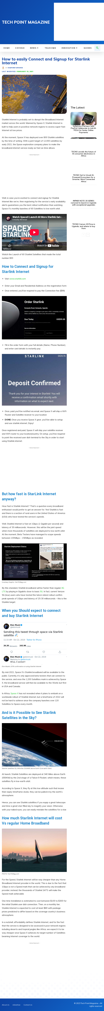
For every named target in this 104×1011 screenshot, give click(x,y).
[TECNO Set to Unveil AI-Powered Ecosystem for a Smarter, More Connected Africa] (84, 167)
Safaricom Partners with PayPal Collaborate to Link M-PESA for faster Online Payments (83, 129)
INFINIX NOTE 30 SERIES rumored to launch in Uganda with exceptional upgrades (83, 203)
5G (41, 591)
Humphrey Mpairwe (15, 68)
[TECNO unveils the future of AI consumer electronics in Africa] (84, 144)
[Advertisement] (79, 22)
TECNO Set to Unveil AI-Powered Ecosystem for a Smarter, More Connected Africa (83, 178)
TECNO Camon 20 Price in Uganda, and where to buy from (83, 226)
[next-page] (88, 235)
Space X (14, 693)
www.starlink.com (17, 278)
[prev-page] (83, 235)
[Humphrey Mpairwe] (3, 68)
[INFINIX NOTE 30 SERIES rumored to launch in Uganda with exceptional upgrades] (84, 193)
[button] (97, 48)
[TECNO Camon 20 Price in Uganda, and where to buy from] (84, 216)
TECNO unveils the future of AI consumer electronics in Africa (83, 153)
